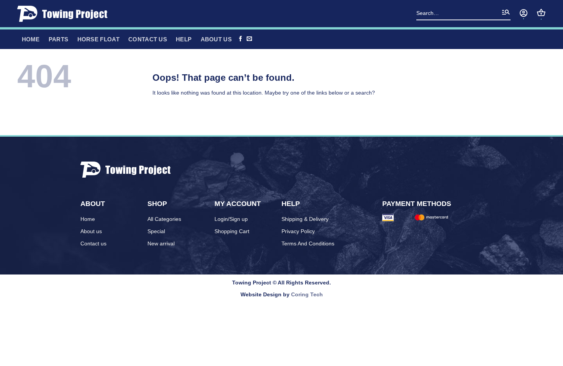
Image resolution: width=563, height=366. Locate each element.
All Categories (164, 219)
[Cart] (541, 12)
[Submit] (506, 13)
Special (156, 231)
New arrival (161, 243)
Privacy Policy (298, 231)
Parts (59, 39)
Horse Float (98, 39)
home (31, 39)
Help (183, 39)
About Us (216, 39)
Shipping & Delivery (305, 219)
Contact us (147, 39)
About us (91, 231)
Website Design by (282, 294)
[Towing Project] (65, 14)
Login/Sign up (231, 219)
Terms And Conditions (308, 243)
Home (87, 219)
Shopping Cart (231, 231)
